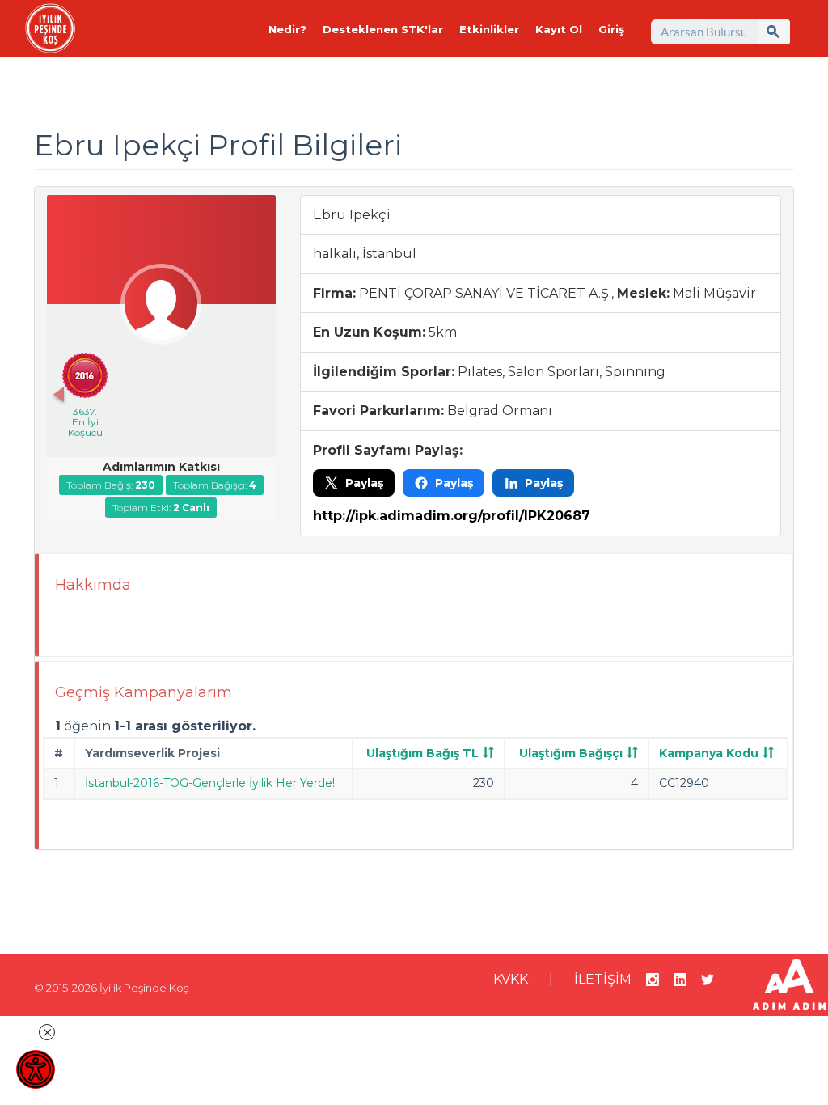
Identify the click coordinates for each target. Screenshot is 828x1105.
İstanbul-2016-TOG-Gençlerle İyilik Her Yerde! (210, 783)
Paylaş (364, 483)
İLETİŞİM (603, 979)
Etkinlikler (489, 29)
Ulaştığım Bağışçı (571, 753)
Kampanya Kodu (708, 753)
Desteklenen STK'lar (383, 29)
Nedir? (287, 29)
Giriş (611, 29)
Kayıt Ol (558, 29)
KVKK (510, 979)
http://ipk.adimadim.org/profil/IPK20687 (451, 515)
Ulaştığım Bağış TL (422, 753)
